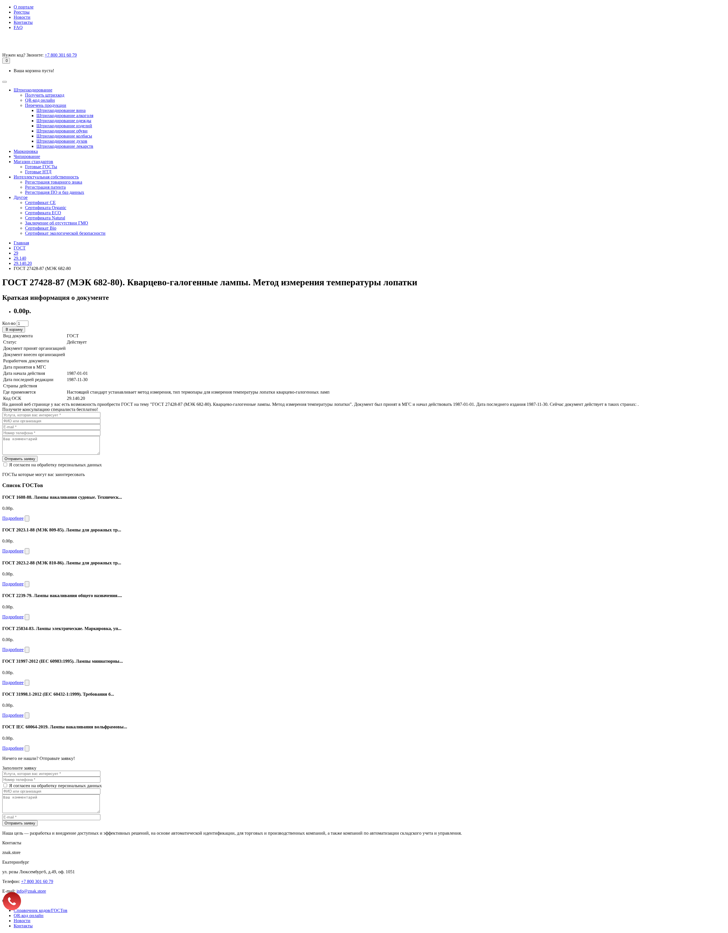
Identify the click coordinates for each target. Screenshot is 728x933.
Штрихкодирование (33, 90)
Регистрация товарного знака (53, 182)
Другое (21, 197)
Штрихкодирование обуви (62, 130)
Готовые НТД (38, 171)
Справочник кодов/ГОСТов (40, 910)
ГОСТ (20, 248)
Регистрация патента (45, 187)
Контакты (23, 22)
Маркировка (26, 151)
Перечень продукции (45, 105)
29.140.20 (23, 263)
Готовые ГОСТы (41, 166)
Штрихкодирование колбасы (64, 136)
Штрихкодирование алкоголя (64, 115)
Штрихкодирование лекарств (64, 146)
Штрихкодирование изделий (64, 125)
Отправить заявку (20, 459)
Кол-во (9, 323)
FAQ (18, 27)
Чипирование (27, 156)
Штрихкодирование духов (61, 141)
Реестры (22, 12)
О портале (24, 7)
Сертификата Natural (45, 217)
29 (16, 253)
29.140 (20, 258)
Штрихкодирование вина (61, 110)
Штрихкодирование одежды (63, 120)
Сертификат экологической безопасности (65, 233)
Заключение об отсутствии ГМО (56, 223)
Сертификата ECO (43, 212)
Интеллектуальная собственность (46, 176)
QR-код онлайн (40, 100)
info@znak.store (31, 891)
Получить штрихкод (44, 95)
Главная (21, 242)
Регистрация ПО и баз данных (54, 192)
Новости (22, 17)
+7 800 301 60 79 (61, 55)
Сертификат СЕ (40, 202)
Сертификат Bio (40, 228)
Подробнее (13, 518)
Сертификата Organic (45, 207)
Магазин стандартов (33, 161)
